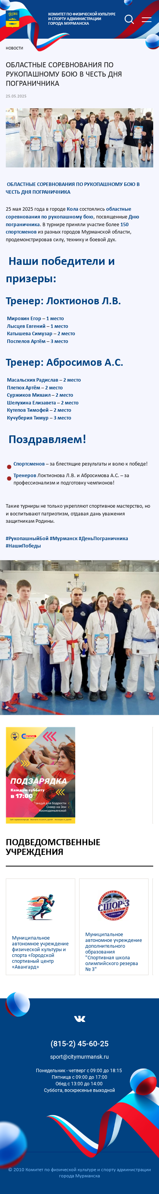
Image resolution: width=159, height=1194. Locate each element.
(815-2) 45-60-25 (79, 1043)
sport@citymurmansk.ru (79, 1057)
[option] (79, 637)
